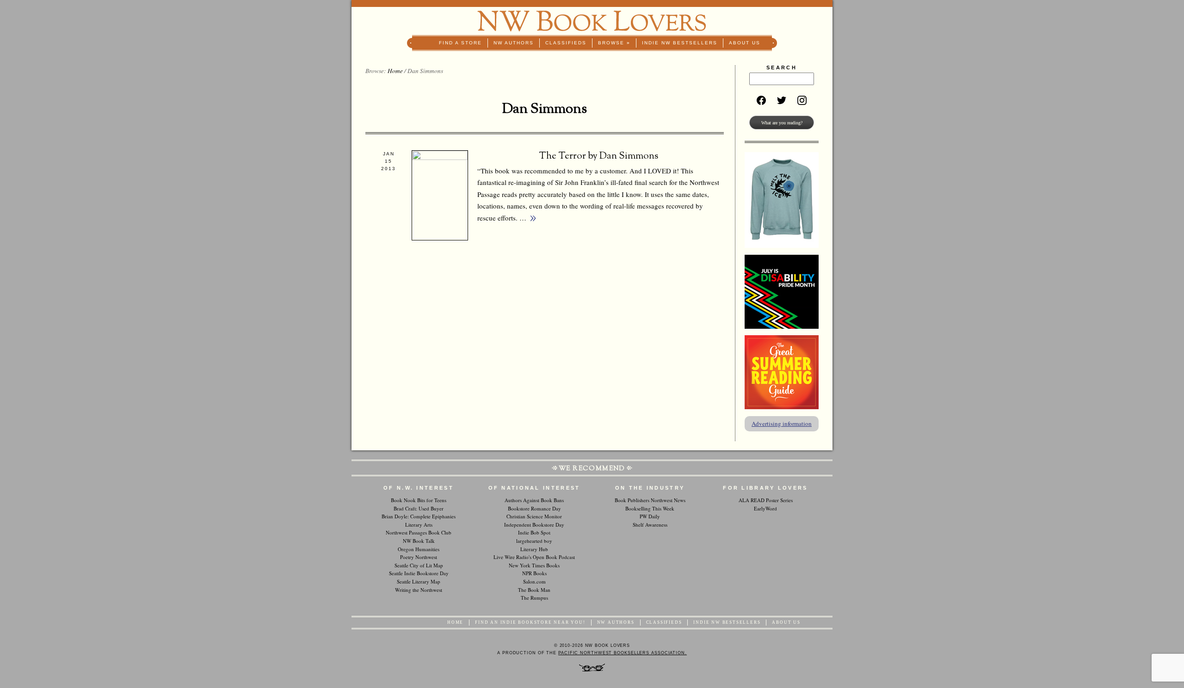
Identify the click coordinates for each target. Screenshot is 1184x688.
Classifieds (565, 42)
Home (395, 71)
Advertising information (782, 423)
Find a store (460, 42)
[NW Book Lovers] (592, 21)
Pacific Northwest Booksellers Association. (622, 653)
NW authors (513, 42)
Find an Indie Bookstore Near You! (530, 622)
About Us (744, 42)
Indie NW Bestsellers (679, 42)
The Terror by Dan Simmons (598, 156)
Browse (614, 42)
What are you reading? (781, 122)
